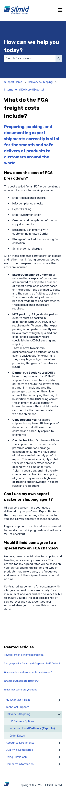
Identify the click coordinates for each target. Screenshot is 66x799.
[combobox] (30, 58)
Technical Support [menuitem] (17, 707)
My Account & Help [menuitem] (18, 700)
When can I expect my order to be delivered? (28, 672)
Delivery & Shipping (40, 82)
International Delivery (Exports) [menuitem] (32, 728)
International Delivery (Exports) (24, 89)
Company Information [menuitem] (20, 764)
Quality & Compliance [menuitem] (19, 749)
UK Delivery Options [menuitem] (21, 721)
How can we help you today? (31, 46)
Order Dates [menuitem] (17, 735)
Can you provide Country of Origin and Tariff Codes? (32, 663)
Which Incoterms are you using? (21, 689)
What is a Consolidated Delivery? (21, 681)
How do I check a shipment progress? (24, 654)
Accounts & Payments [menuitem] (20, 742)
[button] (59, 700)
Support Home (13, 82)
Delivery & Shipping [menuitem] (18, 714)
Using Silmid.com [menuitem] (17, 757)
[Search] (59, 58)
